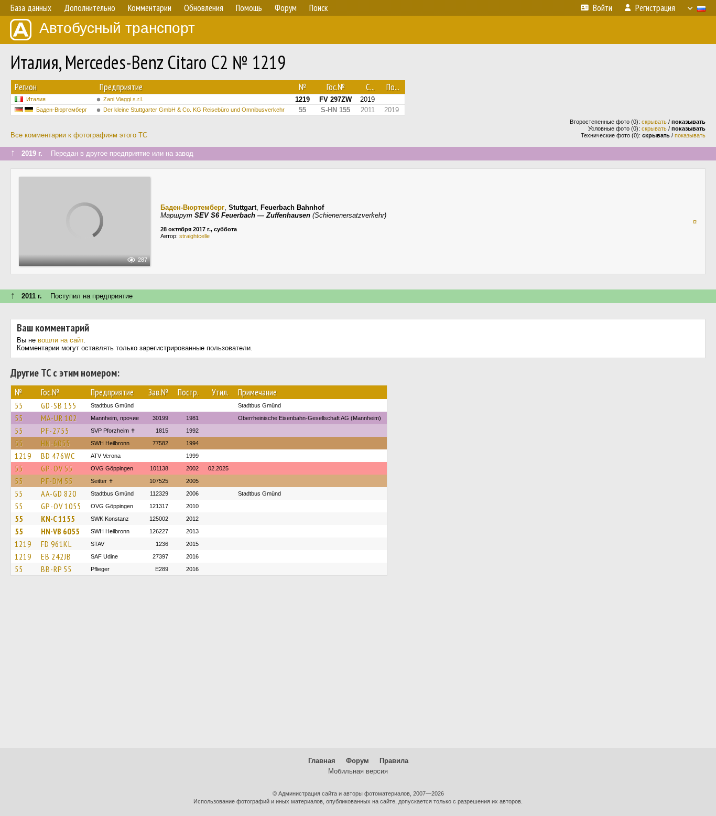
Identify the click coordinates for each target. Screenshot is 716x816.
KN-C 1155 (58, 518)
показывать (690, 135)
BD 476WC (58, 455)
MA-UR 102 (59, 418)
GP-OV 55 (57, 468)
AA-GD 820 (59, 493)
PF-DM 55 (57, 481)
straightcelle (194, 236)
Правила (393, 761)
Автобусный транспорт (117, 28)
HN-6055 (55, 443)
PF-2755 (55, 430)
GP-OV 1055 (61, 506)
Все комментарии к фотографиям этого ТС (78, 135)
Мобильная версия (358, 771)
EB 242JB (56, 556)
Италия (36, 99)
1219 (23, 455)
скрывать (654, 122)
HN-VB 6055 (60, 531)
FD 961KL (56, 544)
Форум (357, 761)
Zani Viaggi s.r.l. (123, 99)
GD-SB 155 (59, 405)
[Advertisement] (358, 666)
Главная (321, 761)
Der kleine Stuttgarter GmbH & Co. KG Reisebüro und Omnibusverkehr (194, 109)
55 (19, 405)
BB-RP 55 (56, 569)
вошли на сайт (60, 340)
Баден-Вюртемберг (61, 109)
